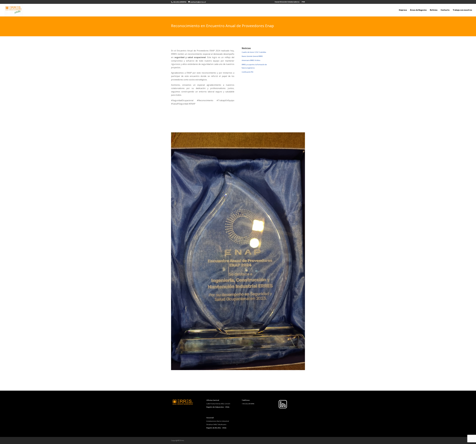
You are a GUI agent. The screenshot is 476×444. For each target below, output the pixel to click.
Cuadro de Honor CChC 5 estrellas (254, 52)
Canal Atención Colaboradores (287, 2)
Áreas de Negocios (418, 10)
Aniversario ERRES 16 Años (251, 60)
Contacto (445, 10)
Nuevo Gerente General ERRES (252, 56)
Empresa (403, 10)
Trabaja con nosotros (462, 10)
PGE (303, 2)
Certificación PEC (247, 72)
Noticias (433, 10)
